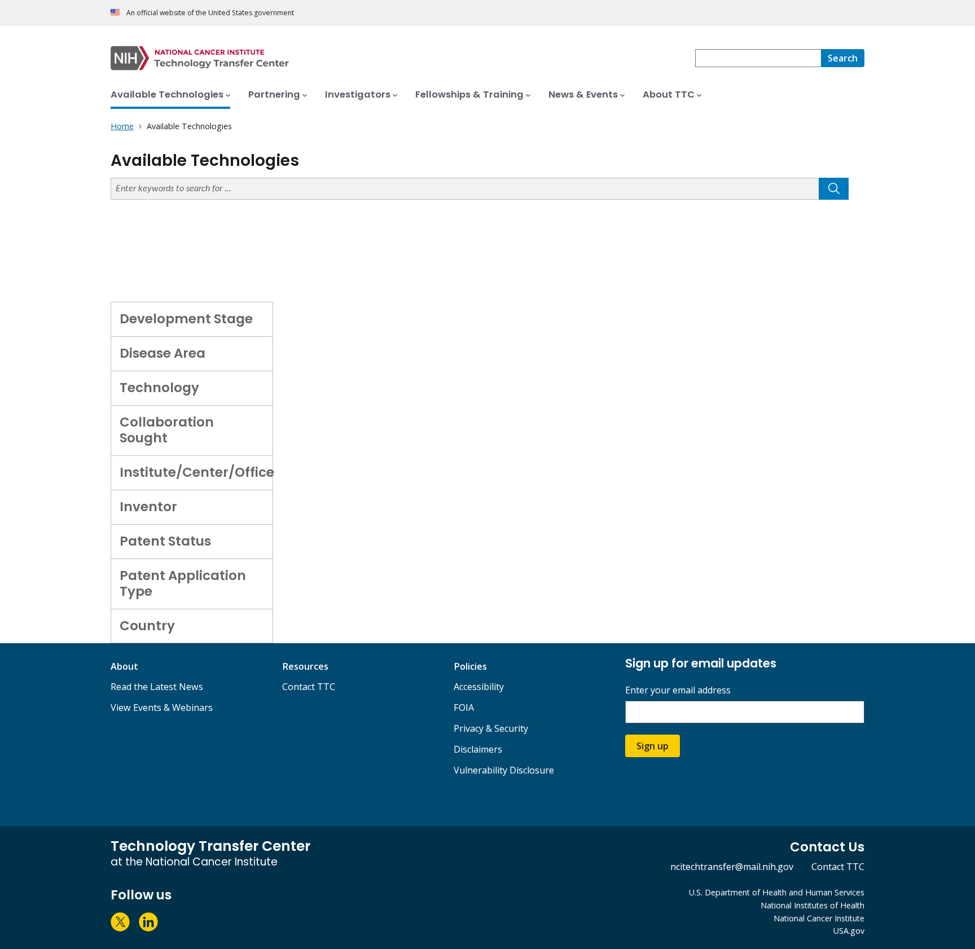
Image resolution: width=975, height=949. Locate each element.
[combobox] (758, 58)
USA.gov (848, 930)
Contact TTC (308, 686)
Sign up (652, 746)
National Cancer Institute (819, 918)
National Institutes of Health (812, 905)
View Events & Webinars (162, 707)
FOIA (464, 707)
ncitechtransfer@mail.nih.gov (731, 866)
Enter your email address (678, 690)
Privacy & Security (491, 728)
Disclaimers (478, 749)
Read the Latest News (157, 686)
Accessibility (479, 686)
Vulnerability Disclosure (504, 770)
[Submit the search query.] (834, 189)
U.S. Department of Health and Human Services (776, 892)
